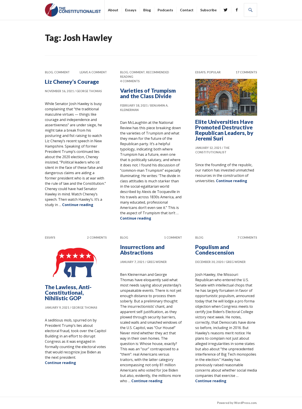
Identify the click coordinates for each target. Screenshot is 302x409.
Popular (214, 72)
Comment (62, 72)
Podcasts (165, 10)
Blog (147, 10)
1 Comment (173, 237)
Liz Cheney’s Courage (72, 81)
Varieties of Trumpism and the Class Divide (148, 93)
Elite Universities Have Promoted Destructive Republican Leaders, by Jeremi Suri (224, 130)
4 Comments (130, 81)
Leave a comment (93, 72)
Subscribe (208, 10)
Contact (186, 10)
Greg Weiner (157, 262)
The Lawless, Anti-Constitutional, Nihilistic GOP (68, 292)
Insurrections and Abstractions (142, 249)
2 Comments (97, 237)
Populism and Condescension (214, 249)
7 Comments (247, 237)
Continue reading (77, 204)
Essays (130, 10)
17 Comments (246, 72)
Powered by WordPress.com (236, 403)
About (113, 10)
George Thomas (89, 91)
